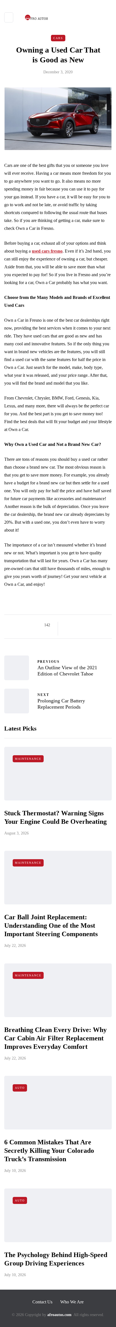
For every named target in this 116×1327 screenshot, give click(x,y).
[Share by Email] (67, 632)
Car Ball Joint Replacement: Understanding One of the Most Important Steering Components (51, 925)
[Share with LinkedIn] (88, 625)
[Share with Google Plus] (81, 625)
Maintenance (28, 758)
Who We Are (72, 1301)
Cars (58, 38)
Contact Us (42, 1301)
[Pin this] (95, 625)
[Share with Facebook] (67, 625)
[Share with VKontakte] (102, 625)
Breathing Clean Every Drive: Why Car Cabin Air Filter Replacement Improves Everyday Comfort (55, 1038)
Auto (20, 1087)
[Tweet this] (74, 625)
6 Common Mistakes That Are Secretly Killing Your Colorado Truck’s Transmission (49, 1150)
